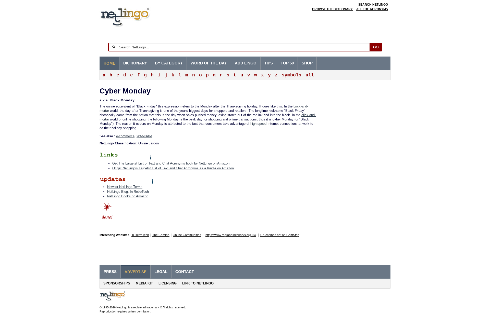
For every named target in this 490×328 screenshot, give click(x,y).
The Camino (160, 235)
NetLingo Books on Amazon (127, 196)
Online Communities (187, 235)
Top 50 (287, 63)
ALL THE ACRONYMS (372, 9)
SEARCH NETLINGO (373, 4)
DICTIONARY (135, 63)
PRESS (110, 272)
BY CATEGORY (169, 63)
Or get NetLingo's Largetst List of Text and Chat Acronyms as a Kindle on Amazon (173, 168)
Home (109, 63)
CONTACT (184, 272)
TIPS (268, 63)
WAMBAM (144, 136)
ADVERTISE (135, 272)
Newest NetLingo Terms (124, 187)
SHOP (307, 63)
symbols (291, 75)
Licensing (167, 283)
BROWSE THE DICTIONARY (332, 9)
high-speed (258, 124)
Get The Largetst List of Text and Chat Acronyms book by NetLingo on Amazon (170, 163)
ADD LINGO (245, 63)
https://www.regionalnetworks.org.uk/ (230, 235)
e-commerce (125, 136)
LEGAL (160, 272)
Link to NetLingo (198, 283)
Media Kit (144, 283)
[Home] (133, 16)
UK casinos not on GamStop (279, 235)
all (309, 75)
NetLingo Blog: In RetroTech (128, 192)
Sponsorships (116, 283)
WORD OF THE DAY (209, 63)
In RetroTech (140, 235)
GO (376, 47)
